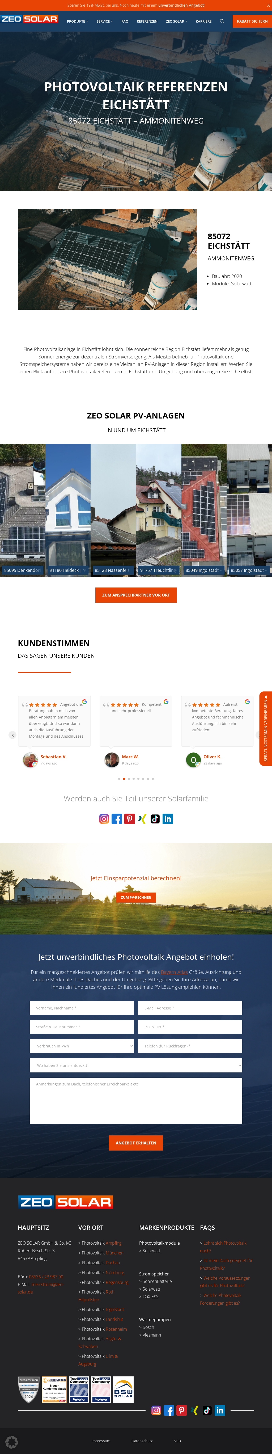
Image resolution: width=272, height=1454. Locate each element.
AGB (177, 1440)
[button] (11, 1442)
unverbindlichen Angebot (181, 5)
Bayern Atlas (174, 972)
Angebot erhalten (136, 1143)
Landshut (114, 1319)
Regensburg (117, 1282)
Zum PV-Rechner (136, 897)
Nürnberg (115, 1272)
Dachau (113, 1263)
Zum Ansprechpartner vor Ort (136, 595)
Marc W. (49, 757)
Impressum (100, 1440)
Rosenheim (116, 1329)
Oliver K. (131, 757)
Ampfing (113, 1243)
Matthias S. (215, 757)
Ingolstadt (115, 1309)
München (115, 1253)
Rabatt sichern (252, 21)
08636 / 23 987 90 (46, 1277)
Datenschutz (141, 1440)
